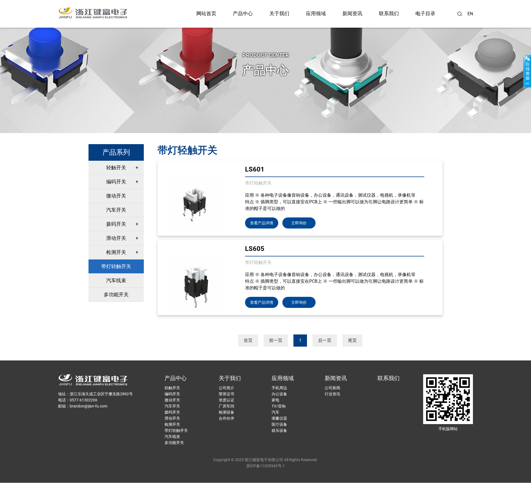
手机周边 (279, 388)
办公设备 (279, 394)
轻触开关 (116, 167)
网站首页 (206, 13)
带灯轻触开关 (116, 266)
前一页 (275, 340)
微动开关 (116, 196)
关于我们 (279, 13)
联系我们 (389, 13)
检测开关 (116, 252)
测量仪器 (279, 418)
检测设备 (226, 412)
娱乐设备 (279, 430)
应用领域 (316, 13)
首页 (248, 340)
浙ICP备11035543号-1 (265, 466)
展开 (527, 71)
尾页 (352, 340)
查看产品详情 (261, 223)
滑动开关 (116, 238)
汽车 (275, 412)
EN (470, 13)
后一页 (324, 340)
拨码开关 (116, 224)
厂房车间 (226, 406)
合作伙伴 (226, 418)
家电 (275, 400)
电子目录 (425, 13)
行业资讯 (332, 394)
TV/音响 (279, 406)
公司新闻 (332, 388)
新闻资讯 (352, 13)
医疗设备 (279, 424)
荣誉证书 (226, 394)
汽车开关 (116, 210)
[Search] (459, 14)
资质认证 (226, 400)
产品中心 (243, 13)
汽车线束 (116, 280)
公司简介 (226, 388)
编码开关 (116, 182)
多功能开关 (116, 294)
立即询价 (299, 223)
